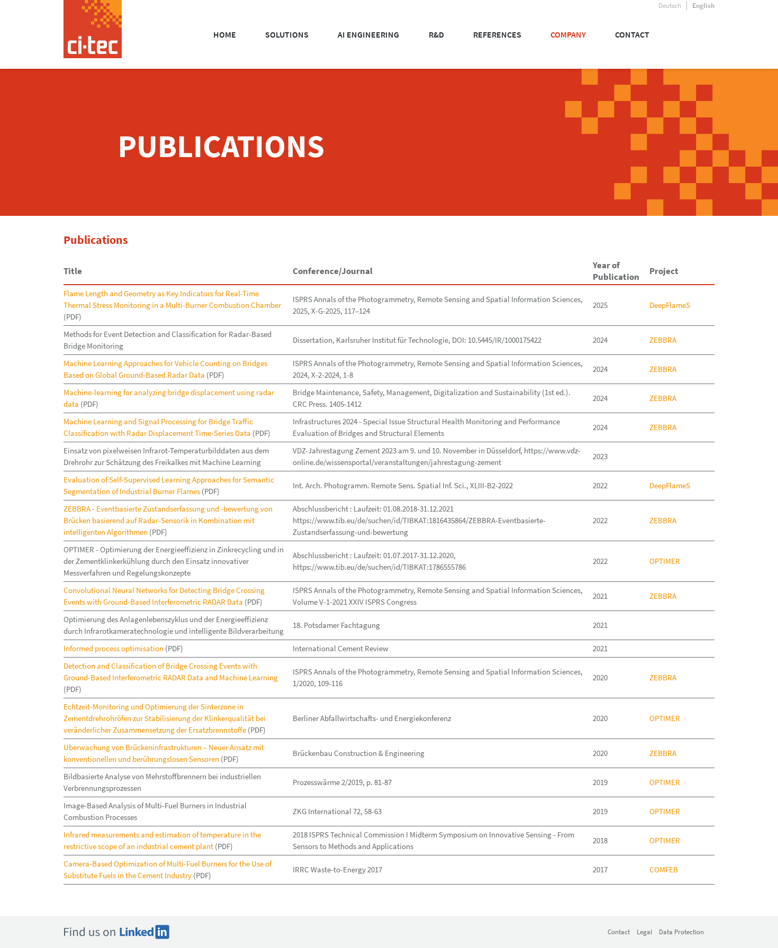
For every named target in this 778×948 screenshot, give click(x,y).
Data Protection (681, 931)
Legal (644, 931)
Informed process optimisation (114, 648)
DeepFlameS (669, 305)
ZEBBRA (662, 340)
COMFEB (663, 869)
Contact (619, 931)
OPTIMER (664, 561)
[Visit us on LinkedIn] (116, 931)
